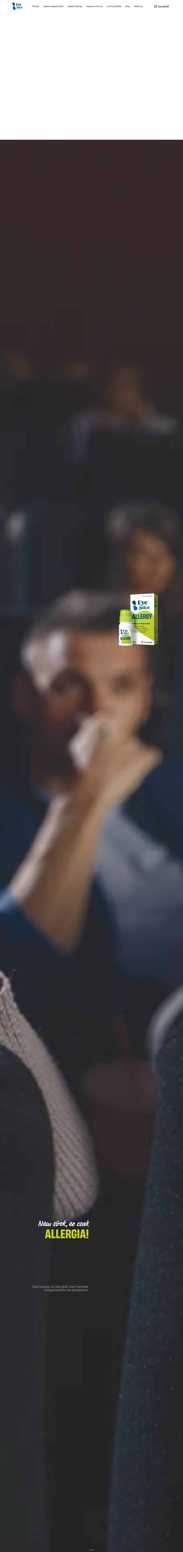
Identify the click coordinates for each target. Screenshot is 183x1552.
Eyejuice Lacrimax (94, 6)
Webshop (138, 6)
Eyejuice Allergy (75, 6)
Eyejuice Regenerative (53, 6)
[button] (89, 1550)
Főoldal (35, 6)
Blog (127, 6)
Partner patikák (114, 6)
